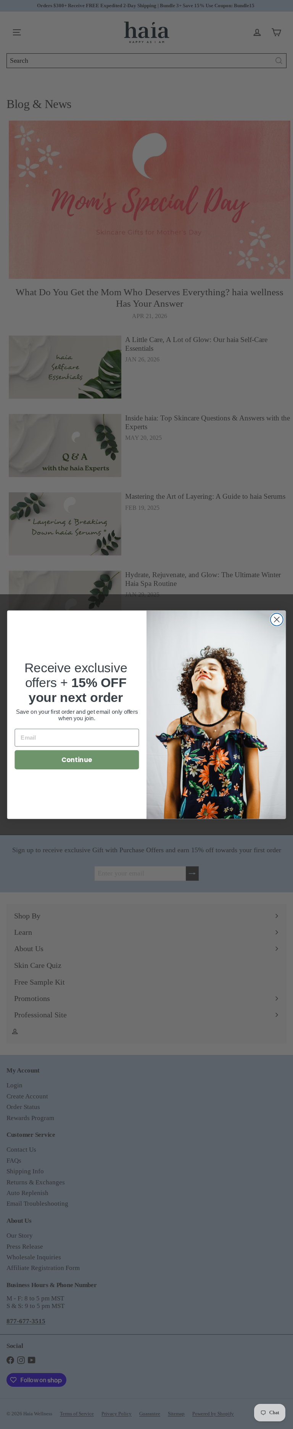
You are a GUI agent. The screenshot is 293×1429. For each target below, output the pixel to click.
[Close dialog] (276, 619)
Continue (76, 759)
